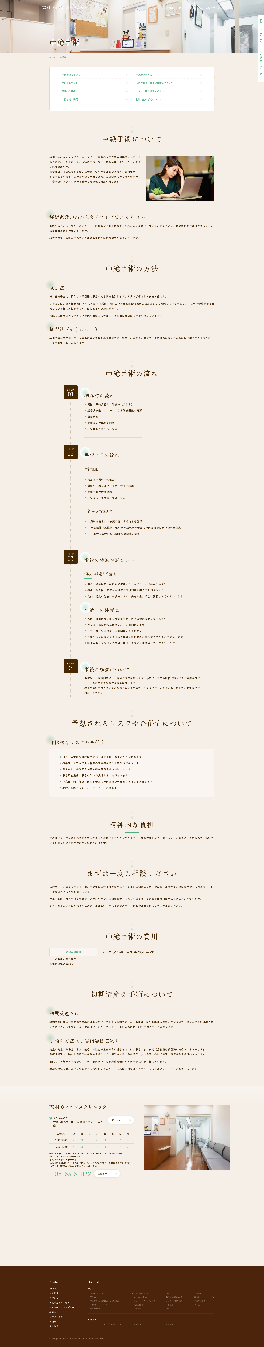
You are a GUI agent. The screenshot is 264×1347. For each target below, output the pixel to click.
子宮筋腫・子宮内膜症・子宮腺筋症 (104, 1300)
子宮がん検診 (56, 1316)
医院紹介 (169, 7)
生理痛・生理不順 (96, 1293)
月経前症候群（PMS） (143, 1293)
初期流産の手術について (148, 99)
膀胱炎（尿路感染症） (175, 1297)
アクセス (116, 1120)
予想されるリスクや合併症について (154, 83)
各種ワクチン (56, 1321)
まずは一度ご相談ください (150, 91)
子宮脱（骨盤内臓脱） (175, 1300)
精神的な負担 (69, 91)
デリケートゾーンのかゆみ (145, 1300)
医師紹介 (54, 1293)
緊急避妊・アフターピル (204, 1297)
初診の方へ (55, 1312)
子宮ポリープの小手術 (98, 1304)
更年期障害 (138, 1304)
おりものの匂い (140, 1297)
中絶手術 (169, 1324)
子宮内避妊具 (199, 1300)
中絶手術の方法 (144, 75)
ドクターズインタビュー (62, 1307)
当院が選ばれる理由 (60, 1302)
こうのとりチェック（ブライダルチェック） (107, 1324)
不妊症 (197, 1304)
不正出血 (93, 1297)
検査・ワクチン (214, 7)
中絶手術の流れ (70, 83)
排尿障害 (137, 1308)
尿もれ (168, 1293)
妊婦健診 (137, 1324)
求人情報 (54, 1326)
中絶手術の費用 (70, 99)
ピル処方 (198, 1293)
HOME (155, 7)
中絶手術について (71, 75)
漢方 (168, 1308)
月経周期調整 (94, 1308)
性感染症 (169, 1304)
